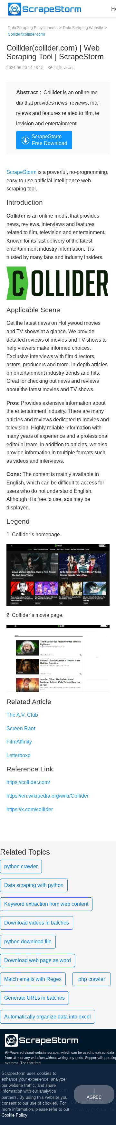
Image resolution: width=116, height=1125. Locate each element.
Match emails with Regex (33, 979)
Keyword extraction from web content (46, 904)
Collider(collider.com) (26, 34)
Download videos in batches (36, 923)
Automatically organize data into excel (47, 1016)
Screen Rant (20, 728)
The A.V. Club (22, 715)
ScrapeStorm (21, 172)
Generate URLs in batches (34, 998)
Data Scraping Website (83, 28)
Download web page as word (37, 960)
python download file (28, 941)
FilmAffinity (19, 741)
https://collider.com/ (28, 782)
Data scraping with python (33, 885)
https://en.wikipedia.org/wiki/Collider (47, 796)
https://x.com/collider (29, 809)
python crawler (21, 866)
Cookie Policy (14, 1115)
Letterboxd (18, 755)
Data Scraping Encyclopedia (33, 28)
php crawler (91, 979)
